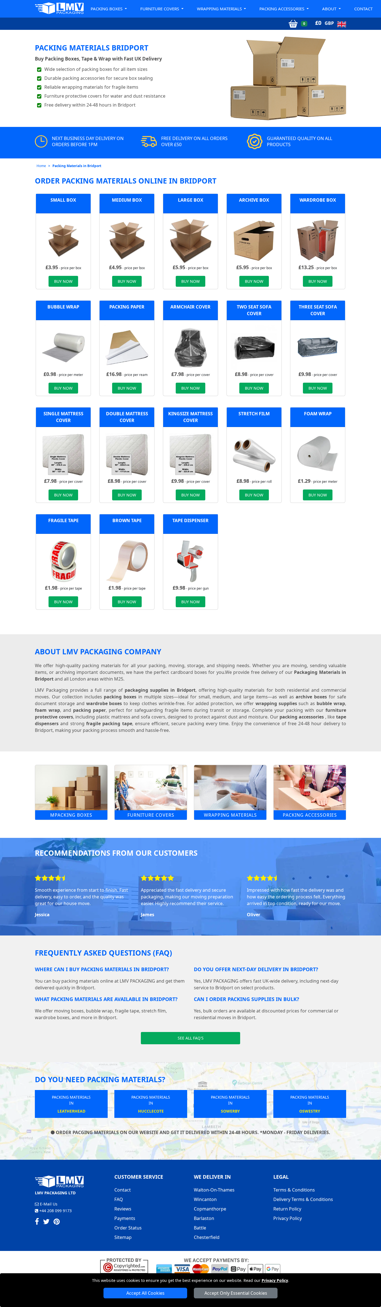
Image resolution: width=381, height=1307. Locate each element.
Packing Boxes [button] (107, 8)
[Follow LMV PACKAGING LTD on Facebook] (37, 1222)
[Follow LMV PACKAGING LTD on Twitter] (46, 1222)
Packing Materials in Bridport (76, 165)
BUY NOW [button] (63, 281)
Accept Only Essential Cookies (235, 1293)
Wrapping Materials (230, 815)
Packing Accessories (310, 815)
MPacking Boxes (71, 815)
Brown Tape (127, 520)
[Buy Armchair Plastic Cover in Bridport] (190, 347)
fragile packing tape (109, 723)
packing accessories (301, 717)
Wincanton (205, 1199)
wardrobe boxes (104, 703)
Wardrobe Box (318, 200)
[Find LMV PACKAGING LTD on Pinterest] (57, 1222)
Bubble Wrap (63, 307)
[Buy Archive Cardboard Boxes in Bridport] (254, 240)
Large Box (190, 200)
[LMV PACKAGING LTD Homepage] (59, 8)
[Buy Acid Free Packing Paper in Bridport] (127, 347)
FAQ (118, 1199)
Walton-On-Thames (214, 1190)
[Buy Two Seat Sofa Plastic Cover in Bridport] (254, 347)
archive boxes (311, 697)
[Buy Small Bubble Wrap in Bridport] (63, 347)
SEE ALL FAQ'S (191, 1038)
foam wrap (47, 710)
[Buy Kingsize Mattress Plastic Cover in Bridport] (190, 454)
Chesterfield (207, 1237)
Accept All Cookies (145, 1293)
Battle (200, 1228)
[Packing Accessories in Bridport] (310, 787)
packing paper (89, 710)
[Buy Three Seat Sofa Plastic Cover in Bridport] (318, 347)
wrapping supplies (276, 703)
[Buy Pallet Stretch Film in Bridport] (254, 454)
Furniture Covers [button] (160, 8)
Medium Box (127, 200)
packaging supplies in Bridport (160, 690)
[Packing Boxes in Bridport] (71, 787)
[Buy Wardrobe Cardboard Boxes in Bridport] (318, 240)
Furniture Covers (150, 815)
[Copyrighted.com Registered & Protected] (126, 1265)
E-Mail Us (48, 1204)
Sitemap (123, 1237)
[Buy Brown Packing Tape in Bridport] (127, 561)
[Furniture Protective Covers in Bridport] (151, 787)
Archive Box (254, 200)
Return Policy (287, 1209)
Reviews (122, 1209)
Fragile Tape (63, 520)
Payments (124, 1218)
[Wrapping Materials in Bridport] (230, 787)
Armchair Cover (190, 307)
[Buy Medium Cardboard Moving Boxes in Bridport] (127, 240)
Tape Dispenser (190, 520)
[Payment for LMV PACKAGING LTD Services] (218, 1265)
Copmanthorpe (210, 1209)
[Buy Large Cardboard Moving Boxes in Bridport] (190, 240)
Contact (363, 8)
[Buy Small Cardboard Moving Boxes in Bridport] (63, 240)
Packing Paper (126, 307)
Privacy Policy (275, 1280)
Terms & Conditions (294, 1190)
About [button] (329, 8)
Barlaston (204, 1218)
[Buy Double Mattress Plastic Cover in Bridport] (127, 454)
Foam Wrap (318, 414)
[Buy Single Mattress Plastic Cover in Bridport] (63, 454)
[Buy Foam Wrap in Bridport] (318, 454)
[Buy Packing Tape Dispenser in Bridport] (190, 561)
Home (41, 165)
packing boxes (120, 697)
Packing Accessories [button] (282, 8)
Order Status (128, 1228)
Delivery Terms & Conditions (303, 1199)
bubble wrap (331, 703)
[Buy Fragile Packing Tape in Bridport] (63, 561)
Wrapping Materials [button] (220, 8)
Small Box (63, 200)
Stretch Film (254, 414)
